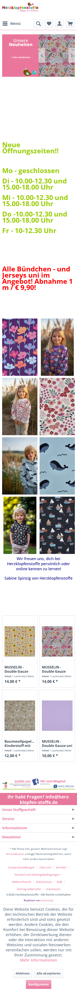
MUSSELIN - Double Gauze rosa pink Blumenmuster (55, 669)
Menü (15, 23)
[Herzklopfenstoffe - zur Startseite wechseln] (20, 9)
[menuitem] (11, 23)
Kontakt (61, 867)
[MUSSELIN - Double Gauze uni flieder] (57, 715)
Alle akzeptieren (49, 973)
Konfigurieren (38, 984)
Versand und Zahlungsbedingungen (37, 874)
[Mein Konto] (59, 23)
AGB (59, 882)
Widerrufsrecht (21, 882)
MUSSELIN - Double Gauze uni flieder (57, 743)
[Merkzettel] (48, 23)
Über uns (45, 867)
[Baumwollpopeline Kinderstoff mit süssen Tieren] (19, 715)
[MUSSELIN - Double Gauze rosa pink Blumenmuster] (57, 641)
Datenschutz (44, 882)
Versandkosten (15, 854)
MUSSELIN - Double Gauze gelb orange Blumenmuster (17, 669)
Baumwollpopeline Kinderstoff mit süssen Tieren (19, 743)
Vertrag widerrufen (29, 889)
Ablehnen (23, 973)
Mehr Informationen (38, 960)
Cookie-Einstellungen (21, 867)
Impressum (53, 889)
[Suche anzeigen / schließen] (38, 23)
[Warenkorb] (70, 23)
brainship (47, 900)
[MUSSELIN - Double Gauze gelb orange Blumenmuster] (19, 641)
